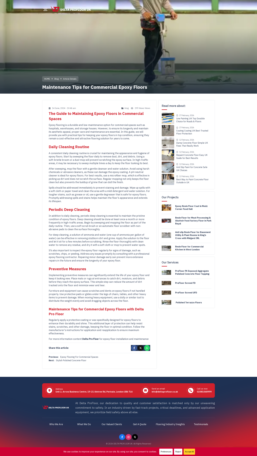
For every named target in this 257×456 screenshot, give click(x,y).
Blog (56, 79)
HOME (47, 79)
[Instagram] (128, 437)
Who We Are (56, 424)
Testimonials (201, 424)
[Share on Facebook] (134, 348)
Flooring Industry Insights (170, 424)
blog (126, 108)
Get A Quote (139, 424)
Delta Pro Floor (90, 338)
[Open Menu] (45, 9)
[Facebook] (122, 437)
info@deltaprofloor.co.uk (165, 391)
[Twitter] (135, 437)
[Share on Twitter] (140, 348)
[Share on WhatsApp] (147, 348)
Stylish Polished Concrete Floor (67, 360)
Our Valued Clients (112, 424)
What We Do (84, 424)
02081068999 (204, 391)
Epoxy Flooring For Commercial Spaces (73, 357)
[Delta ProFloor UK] (71, 9)
